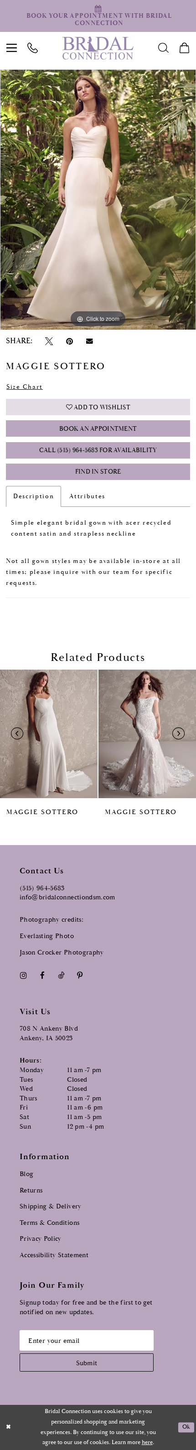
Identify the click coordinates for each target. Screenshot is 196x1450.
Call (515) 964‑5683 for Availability (98, 450)
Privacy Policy (41, 1238)
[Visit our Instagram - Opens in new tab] (23, 975)
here (147, 1442)
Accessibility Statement (54, 1255)
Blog (26, 1174)
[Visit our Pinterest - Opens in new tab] (80, 975)
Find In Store (98, 472)
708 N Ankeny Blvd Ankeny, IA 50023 (49, 1033)
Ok (186, 1427)
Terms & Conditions (49, 1222)
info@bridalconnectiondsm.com (67, 897)
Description (33, 496)
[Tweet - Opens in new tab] (49, 341)
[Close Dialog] (8, 1428)
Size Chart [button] (24, 387)
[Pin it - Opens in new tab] (69, 341)
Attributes (87, 496)
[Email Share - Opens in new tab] (89, 341)
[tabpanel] (98, 200)
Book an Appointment (98, 429)
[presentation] (49, 734)
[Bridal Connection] (98, 48)
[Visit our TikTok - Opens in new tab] (60, 975)
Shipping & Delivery (51, 1206)
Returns (31, 1190)
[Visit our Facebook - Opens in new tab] (42, 975)
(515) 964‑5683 (42, 888)
